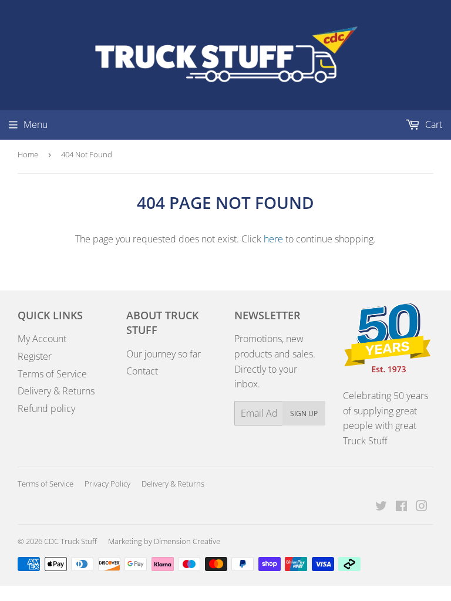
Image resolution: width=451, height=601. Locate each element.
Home (28, 154)
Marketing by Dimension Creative (164, 541)
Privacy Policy (107, 483)
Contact (142, 370)
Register (35, 356)
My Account (42, 338)
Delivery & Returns (56, 390)
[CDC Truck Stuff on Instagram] (422, 507)
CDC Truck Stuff (70, 541)
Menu (35, 124)
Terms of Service (52, 373)
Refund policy (46, 408)
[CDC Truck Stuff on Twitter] (381, 507)
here (273, 238)
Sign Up (304, 413)
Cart (432, 124)
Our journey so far (163, 353)
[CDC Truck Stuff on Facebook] (401, 507)
